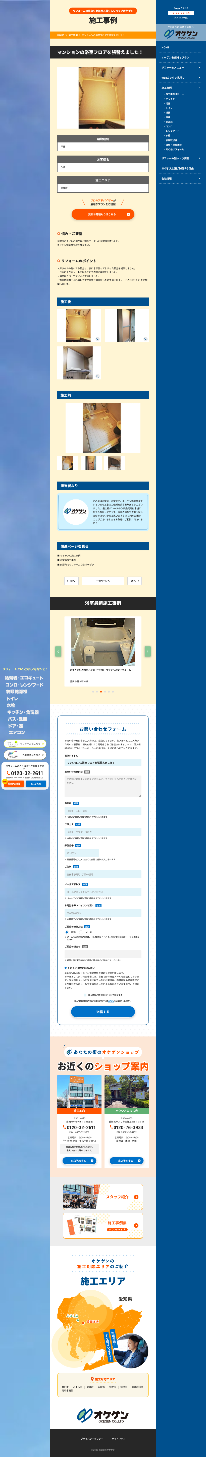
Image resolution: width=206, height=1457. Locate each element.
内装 (168, 117)
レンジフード (172, 131)
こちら (111, 1000)
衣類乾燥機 (171, 140)
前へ (72, 580)
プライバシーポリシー (92, 1438)
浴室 (168, 103)
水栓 (168, 135)
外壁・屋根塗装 (174, 144)
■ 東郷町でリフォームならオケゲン (75, 564)
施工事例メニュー (175, 94)
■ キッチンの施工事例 (68, 555)
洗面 (168, 112)
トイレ (169, 108)
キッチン (170, 99)
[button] (58, 651)
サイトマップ (118, 1438)
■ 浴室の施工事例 (66, 560)
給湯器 (169, 122)
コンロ (169, 126)
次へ (133, 580)
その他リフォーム (175, 149)
